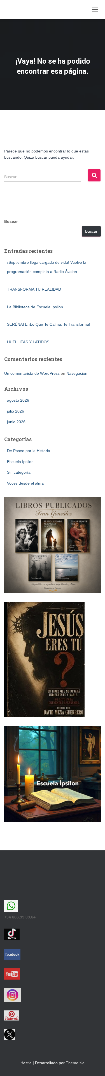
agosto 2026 (18, 400)
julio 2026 (15, 411)
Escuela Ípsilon (20, 461)
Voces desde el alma (25, 483)
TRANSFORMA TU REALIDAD (34, 289)
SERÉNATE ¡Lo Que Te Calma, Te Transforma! (48, 324)
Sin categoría (19, 472)
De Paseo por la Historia (28, 450)
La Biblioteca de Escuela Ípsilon (35, 307)
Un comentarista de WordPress (32, 373)
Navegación (76, 373)
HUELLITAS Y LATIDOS (28, 342)
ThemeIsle (75, 1063)
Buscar (11, 221)
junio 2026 (16, 422)
